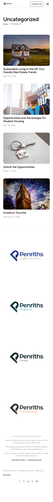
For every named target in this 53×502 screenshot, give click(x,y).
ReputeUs (7, 475)
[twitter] (32, 481)
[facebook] (19, 481)
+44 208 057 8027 (18, 460)
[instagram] (23, 481)
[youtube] (36, 481)
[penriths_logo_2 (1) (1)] (7, 2)
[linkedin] (27, 481)
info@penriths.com (34, 460)
